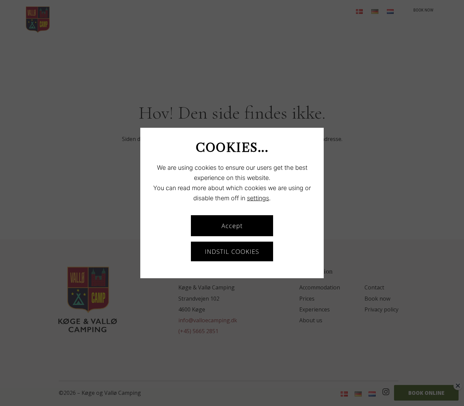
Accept (232, 226)
